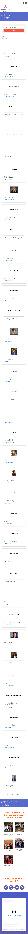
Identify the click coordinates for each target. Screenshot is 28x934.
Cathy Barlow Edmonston (13, 115)
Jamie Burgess (9, 745)
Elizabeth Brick (9, 582)
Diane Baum (8, 197)
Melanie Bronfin (10, 642)
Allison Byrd (8, 786)
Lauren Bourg (9, 501)
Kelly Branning (9, 561)
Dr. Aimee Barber (10, 54)
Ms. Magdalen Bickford (12, 319)
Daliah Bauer (9, 177)
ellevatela (14, 929)
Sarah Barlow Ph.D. (11, 94)
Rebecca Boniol (9, 480)
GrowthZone (17, 794)
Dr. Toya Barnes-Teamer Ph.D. (13, 135)
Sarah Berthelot (10, 298)
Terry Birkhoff (9, 379)
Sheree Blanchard (10, 420)
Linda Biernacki (9, 339)
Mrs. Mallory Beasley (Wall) (14, 238)
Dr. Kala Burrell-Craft (12, 765)
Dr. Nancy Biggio (10, 359)
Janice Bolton (9, 460)
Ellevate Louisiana (7, 929)
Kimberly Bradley (10, 541)
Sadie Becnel (8, 258)
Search (14, 30)
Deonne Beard (9, 217)
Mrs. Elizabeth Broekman (13, 622)
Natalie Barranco (10, 157)
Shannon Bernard (10, 278)
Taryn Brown (8, 683)
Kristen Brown (9, 663)
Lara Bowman (9, 521)
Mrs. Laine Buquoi (10, 725)
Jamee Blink (8, 440)
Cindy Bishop (9, 399)
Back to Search (7, 38)
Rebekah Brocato (10, 602)
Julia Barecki (8, 74)
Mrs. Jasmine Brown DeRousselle (11, 704)
